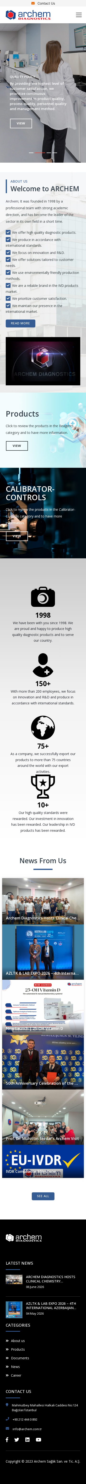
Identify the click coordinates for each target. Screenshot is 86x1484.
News (15, 1366)
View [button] (27, 123)
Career (16, 1375)
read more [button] (20, 323)
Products (18, 1349)
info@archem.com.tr (27, 1429)
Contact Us (46, 3)
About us (18, 1340)
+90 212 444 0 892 (25, 1419)
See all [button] (43, 1196)
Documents (20, 1358)
